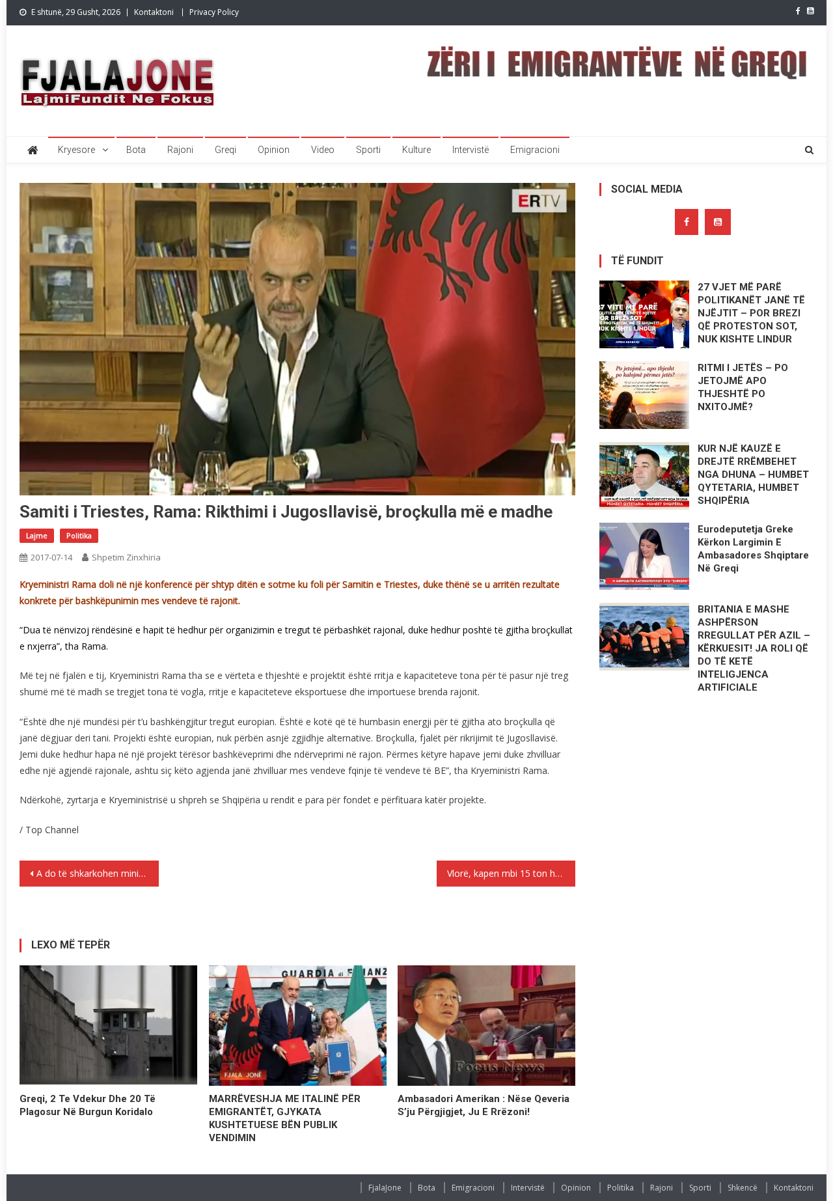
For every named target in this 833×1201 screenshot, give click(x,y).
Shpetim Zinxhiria (126, 557)
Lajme (37, 535)
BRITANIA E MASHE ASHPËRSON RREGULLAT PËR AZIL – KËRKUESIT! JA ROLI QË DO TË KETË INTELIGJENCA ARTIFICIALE (754, 648)
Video (323, 150)
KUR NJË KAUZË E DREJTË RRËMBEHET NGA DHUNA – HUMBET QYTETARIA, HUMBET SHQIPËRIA (753, 474)
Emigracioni (535, 150)
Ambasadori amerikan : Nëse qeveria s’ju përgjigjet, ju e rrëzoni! (483, 1105)
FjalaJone (385, 1187)
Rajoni (180, 150)
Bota (136, 150)
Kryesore (76, 150)
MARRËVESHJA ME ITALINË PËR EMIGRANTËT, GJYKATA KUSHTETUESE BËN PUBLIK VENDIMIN (285, 1118)
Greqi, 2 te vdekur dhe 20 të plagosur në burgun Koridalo (88, 1105)
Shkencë (743, 1187)
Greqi (225, 150)
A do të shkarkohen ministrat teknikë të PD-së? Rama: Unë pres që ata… (97, 873)
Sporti (368, 150)
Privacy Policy (214, 12)
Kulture (416, 150)
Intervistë (470, 150)
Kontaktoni (154, 12)
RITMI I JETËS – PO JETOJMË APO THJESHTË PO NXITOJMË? (743, 387)
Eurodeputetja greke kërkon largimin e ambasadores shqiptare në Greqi (753, 548)
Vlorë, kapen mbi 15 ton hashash (511, 873)
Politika (79, 535)
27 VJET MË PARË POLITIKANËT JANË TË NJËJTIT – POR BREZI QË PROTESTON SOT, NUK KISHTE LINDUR (751, 313)
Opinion (274, 150)
